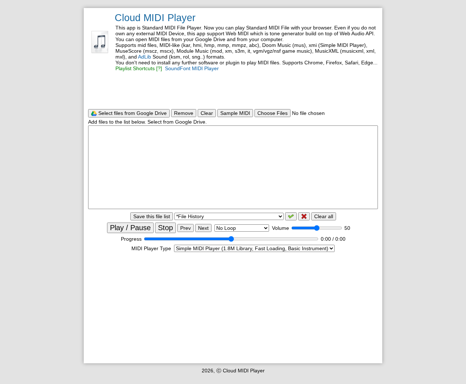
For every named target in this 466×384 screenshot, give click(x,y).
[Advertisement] (233, 90)
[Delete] (304, 216)
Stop (165, 228)
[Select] (291, 216)
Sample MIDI (235, 113)
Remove (183, 113)
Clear (207, 113)
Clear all (323, 216)
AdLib (144, 57)
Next (203, 228)
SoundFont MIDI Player (192, 68)
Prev (185, 228)
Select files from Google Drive (132, 113)
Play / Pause (130, 228)
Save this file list (151, 216)
